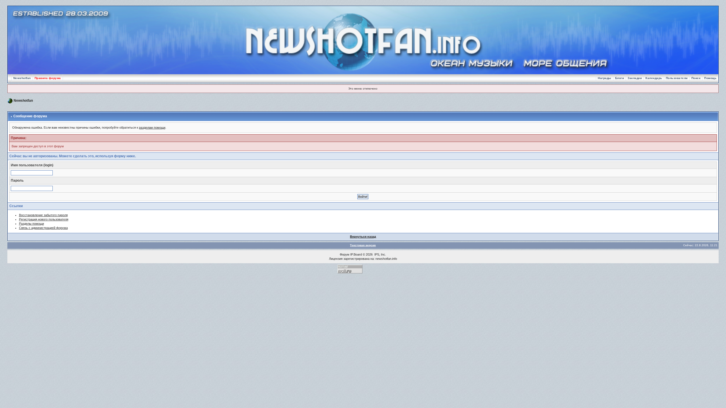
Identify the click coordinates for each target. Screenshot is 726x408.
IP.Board (356, 254)
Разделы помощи (31, 223)
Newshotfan (22, 78)
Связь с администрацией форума (43, 228)
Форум (344, 254)
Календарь (653, 78)
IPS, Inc (379, 254)
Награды (604, 78)
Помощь (710, 78)
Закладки (635, 78)
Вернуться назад (363, 236)
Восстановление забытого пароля (43, 215)
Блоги (619, 78)
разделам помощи (152, 127)
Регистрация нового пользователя (43, 219)
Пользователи (677, 78)
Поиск (696, 78)
